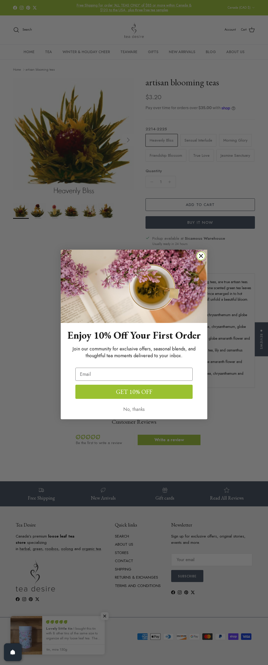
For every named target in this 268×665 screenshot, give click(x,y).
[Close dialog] (201, 256)
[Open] (13, 652)
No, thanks (134, 409)
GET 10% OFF (134, 392)
